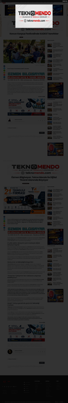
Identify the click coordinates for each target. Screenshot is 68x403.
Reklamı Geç (65, 1)
